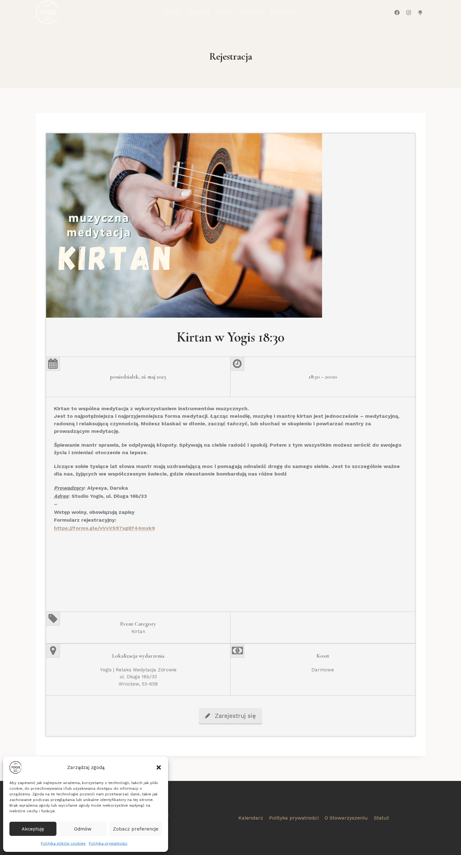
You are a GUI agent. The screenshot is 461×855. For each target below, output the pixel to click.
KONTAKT (284, 12)
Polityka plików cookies (63, 843)
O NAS (171, 12)
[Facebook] (397, 13)
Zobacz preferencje (135, 829)
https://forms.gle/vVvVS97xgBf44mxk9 (104, 528)
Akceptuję (33, 829)
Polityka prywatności (108, 843)
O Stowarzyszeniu (346, 818)
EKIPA (225, 12)
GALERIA (251, 12)
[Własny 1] (420, 13)
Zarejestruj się (235, 715)
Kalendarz (250, 818)
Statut (381, 818)
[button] (159, 767)
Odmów (83, 829)
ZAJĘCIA (198, 12)
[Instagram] (409, 13)
